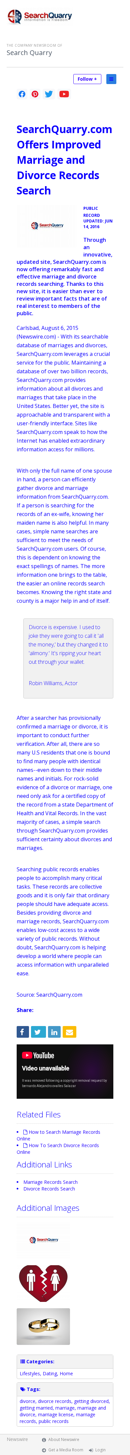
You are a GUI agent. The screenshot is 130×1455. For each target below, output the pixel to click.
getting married (36, 1408)
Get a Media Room (65, 1450)
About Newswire (63, 1439)
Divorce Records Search (49, 1188)
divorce (27, 1401)
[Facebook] (22, 94)
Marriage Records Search (50, 1182)
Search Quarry (29, 52)
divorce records (54, 1401)
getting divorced (91, 1401)
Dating (50, 1373)
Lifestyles (30, 1373)
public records (54, 1421)
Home (66, 1373)
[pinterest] (35, 94)
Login (100, 1450)
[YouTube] (64, 94)
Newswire (17, 1439)
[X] (49, 94)
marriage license (55, 1414)
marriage (65, 1408)
